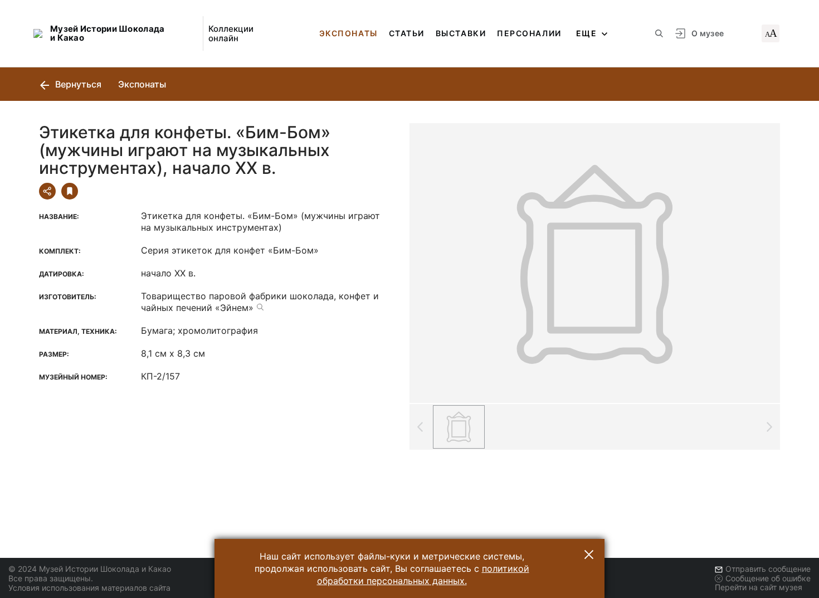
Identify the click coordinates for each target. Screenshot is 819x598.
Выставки (461, 33)
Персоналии (529, 33)
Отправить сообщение (768, 568)
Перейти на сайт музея (758, 587)
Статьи (407, 33)
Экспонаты (348, 33)
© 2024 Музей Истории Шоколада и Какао (89, 568)
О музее (707, 33)
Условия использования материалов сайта (89, 587)
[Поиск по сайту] (659, 33)
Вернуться (77, 84)
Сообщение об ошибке (768, 578)
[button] (589, 554)
